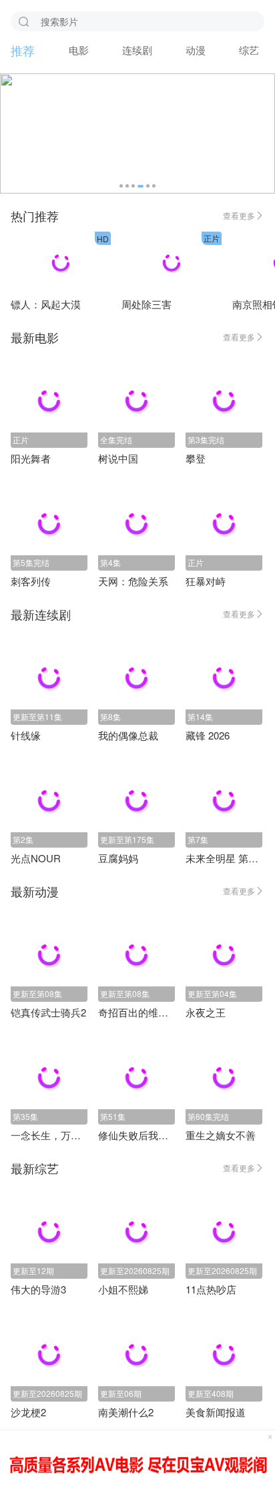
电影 (79, 50)
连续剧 (137, 50)
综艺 (249, 50)
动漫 (196, 50)
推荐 (23, 50)
